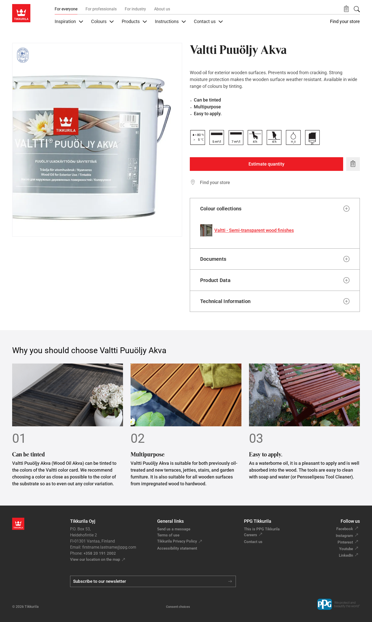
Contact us (253, 541)
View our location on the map (95, 559)
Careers (250, 535)
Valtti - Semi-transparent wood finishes (254, 230)
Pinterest (345, 542)
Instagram (344, 535)
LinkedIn (346, 555)
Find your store (345, 21)
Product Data (215, 280)
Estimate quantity (266, 164)
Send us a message (173, 529)
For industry (135, 9)
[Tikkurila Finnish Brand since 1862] (23, 55)
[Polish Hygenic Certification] (38, 55)
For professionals (101, 9)
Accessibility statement (177, 548)
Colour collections (220, 209)
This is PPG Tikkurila (262, 529)
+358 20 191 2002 (100, 553)
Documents (213, 259)
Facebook (344, 529)
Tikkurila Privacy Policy (177, 541)
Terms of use (168, 535)
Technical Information (225, 301)
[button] (346, 9)
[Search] (357, 9)
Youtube (346, 549)
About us (162, 9)
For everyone (66, 9)
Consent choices (178, 607)
